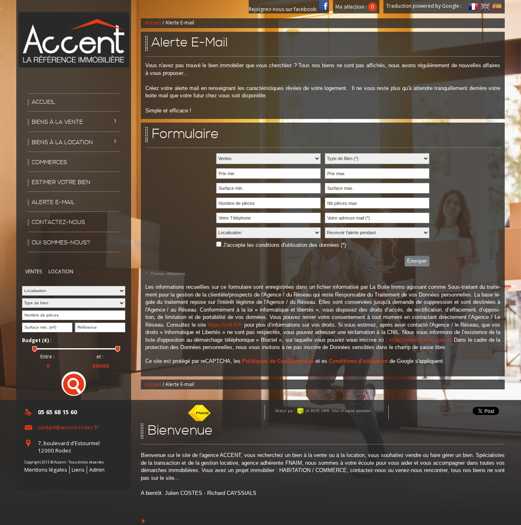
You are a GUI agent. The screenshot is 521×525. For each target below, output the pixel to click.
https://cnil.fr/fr (225, 325)
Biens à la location (62, 142)
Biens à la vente (57, 122)
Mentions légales (45, 469)
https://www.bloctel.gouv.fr (420, 340)
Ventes (33, 271)
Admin (97, 469)
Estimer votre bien (61, 182)
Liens (78, 469)
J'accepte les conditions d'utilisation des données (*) (284, 245)
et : (99, 357)
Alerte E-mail (53, 202)
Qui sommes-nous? (61, 242)
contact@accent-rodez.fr (68, 427)
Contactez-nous (58, 222)
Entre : (47, 357)
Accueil (43, 102)
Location (60, 271)
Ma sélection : (354, 6)
